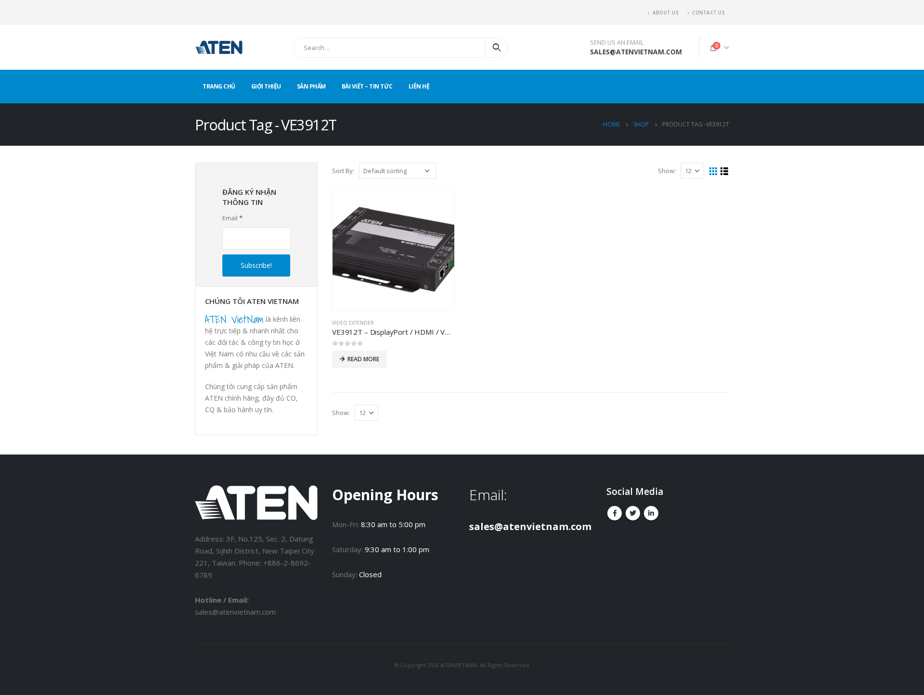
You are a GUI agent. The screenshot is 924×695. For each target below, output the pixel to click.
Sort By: (343, 170)
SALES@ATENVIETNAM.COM (636, 51)
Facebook (614, 513)
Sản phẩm (311, 86)
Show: (667, 170)
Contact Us (708, 12)
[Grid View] (713, 171)
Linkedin (651, 513)
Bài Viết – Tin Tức (367, 86)
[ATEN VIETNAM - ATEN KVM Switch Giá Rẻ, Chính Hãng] (219, 47)
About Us (665, 12)
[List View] (724, 171)
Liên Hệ (419, 86)
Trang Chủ (219, 86)
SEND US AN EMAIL (616, 42)
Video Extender (353, 322)
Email (232, 218)
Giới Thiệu (266, 86)
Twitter (633, 513)
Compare (438, 205)
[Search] (497, 47)
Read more (363, 359)
